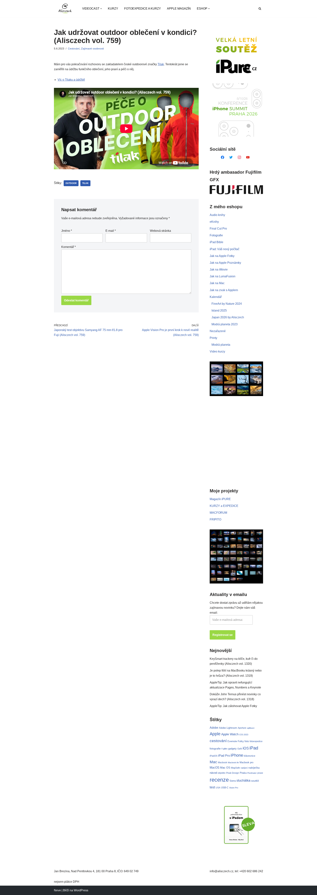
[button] (101, 8)
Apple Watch (229, 734)
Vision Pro (233, 788)
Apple (215, 733)
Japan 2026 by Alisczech (228, 317)
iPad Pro (224, 755)
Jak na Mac (217, 283)
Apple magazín (179, 8)
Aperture (242, 728)
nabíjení (244, 768)
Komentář (68, 246)
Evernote (232, 741)
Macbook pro (246, 762)
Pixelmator (252, 773)
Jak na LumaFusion (222, 276)
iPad (253, 747)
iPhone (237, 755)
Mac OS (225, 767)
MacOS (214, 767)
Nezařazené (218, 331)
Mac (213, 762)
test (212, 787)
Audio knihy (217, 214)
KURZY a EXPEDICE (224, 505)
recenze (219, 780)
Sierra (232, 780)
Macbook (222, 762)
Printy (213, 337)
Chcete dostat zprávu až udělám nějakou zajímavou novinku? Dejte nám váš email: (236, 607)
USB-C (224, 787)
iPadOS (213, 756)
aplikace (250, 728)
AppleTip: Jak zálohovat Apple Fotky (233, 706)
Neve (57, 890)
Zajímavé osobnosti (92, 48)
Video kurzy (217, 351)
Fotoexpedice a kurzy (142, 8)
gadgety (232, 748)
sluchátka (243, 780)
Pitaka (243, 773)
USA (218, 787)
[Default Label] (222, 157)
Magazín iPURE (220, 499)
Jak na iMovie (219, 269)
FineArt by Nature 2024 (227, 303)
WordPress (81, 890)
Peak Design (232, 773)
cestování (218, 741)
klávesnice (249, 755)
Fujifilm (224, 749)
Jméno (66, 230)
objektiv (221, 773)
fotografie (215, 748)
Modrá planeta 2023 (225, 324)
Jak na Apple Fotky (222, 255)
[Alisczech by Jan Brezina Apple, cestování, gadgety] (65, 8)
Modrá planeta (221, 344)
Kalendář (216, 296)
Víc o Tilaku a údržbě (71, 79)
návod (213, 772)
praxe (260, 773)
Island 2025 (219, 310)
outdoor (71, 183)
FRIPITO (215, 519)
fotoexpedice (256, 741)
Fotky (241, 741)
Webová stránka (160, 230)
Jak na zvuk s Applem (224, 290)
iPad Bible (216, 242)
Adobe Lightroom (228, 727)
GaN (239, 748)
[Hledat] (259, 8)
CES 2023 (243, 734)
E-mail (110, 230)
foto (247, 741)
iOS (246, 748)
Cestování (74, 48)
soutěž (255, 780)
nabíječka (254, 767)
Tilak (161, 64)
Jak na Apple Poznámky (225, 262)
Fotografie (216, 235)
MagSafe (235, 768)
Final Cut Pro (218, 228)
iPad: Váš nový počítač (224, 249)
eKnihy (214, 221)
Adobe (214, 727)
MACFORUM (218, 512)
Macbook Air (233, 762)
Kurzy (113, 8)
